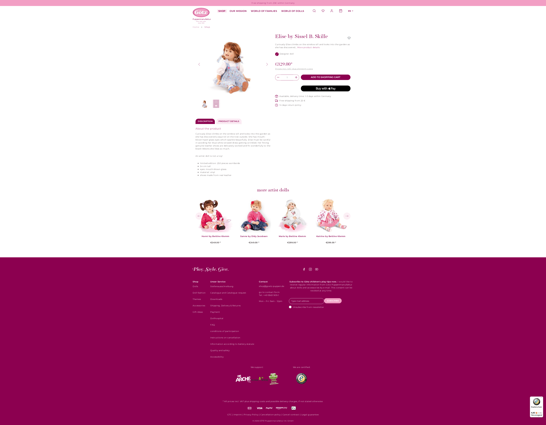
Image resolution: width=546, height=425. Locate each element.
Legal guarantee (310, 414)
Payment (215, 312)
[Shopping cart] (340, 11)
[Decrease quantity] (278, 77)
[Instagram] (311, 270)
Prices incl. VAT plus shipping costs (294, 68)
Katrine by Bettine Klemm (331, 236)
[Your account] (331, 11)
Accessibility (217, 357)
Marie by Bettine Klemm (292, 236)
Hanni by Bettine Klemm (215, 236)
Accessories (199, 305)
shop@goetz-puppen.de (271, 286)
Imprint (238, 414)
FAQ (212, 325)
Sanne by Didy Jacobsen (254, 236)
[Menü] (541, 398)
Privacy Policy (251, 414)
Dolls (195, 286)
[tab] (205, 121)
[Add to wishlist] (349, 38)
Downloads (216, 299)
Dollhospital (216, 318)
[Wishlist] (323, 11)
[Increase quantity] (296, 77)
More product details (308, 47)
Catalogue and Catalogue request (228, 292)
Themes (197, 299)
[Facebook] (304, 270)
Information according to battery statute (232, 344)
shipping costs (257, 401)
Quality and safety (219, 350)
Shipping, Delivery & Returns (225, 305)
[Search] (316, 11)
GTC (229, 414)
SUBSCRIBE (333, 300)
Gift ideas (198, 312)
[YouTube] (316, 270)
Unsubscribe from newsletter (308, 307)
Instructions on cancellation (225, 337)
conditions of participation (224, 331)
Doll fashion (199, 292)
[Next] (267, 64)
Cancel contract (291, 414)
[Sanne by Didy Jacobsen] (254, 215)
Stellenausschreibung (221, 286)
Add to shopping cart (325, 77)
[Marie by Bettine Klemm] (292, 215)
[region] (233, 71)
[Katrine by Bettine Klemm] (331, 215)
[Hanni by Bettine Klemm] (215, 215)
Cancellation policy (270, 414)
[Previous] (199, 64)
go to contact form (269, 292)
